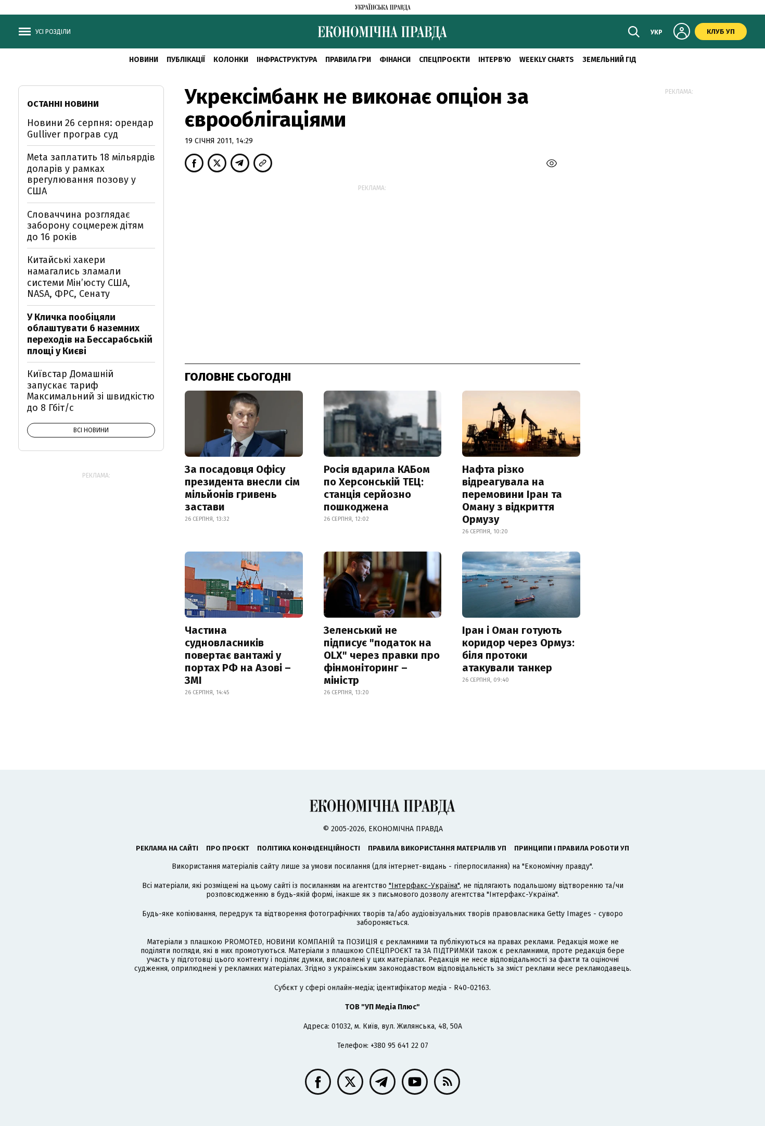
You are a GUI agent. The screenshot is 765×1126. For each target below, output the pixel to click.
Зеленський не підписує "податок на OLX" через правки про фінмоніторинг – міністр (382, 655)
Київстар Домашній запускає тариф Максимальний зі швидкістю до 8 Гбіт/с (91, 391)
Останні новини (63, 104)
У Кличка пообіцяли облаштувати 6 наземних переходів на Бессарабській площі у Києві (89, 334)
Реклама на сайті (167, 848)
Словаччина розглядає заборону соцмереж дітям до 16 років (85, 226)
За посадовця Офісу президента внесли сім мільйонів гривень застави (242, 488)
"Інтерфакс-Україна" (424, 885)
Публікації (186, 59)
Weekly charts (546, 59)
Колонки (230, 59)
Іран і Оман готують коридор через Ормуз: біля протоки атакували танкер (518, 649)
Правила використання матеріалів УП (437, 848)
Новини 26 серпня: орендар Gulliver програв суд (90, 128)
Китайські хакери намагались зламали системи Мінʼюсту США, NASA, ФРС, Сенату (78, 276)
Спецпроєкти (444, 59)
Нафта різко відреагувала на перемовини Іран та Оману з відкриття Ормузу (512, 494)
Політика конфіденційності (308, 848)
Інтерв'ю (494, 59)
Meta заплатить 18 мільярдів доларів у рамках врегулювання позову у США (91, 174)
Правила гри (348, 59)
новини (143, 59)
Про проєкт (227, 848)
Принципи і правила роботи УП (571, 848)
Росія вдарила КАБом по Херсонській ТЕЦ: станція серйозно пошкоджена (377, 488)
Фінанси (395, 59)
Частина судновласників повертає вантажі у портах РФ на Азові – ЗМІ (238, 655)
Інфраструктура (287, 59)
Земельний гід (609, 59)
